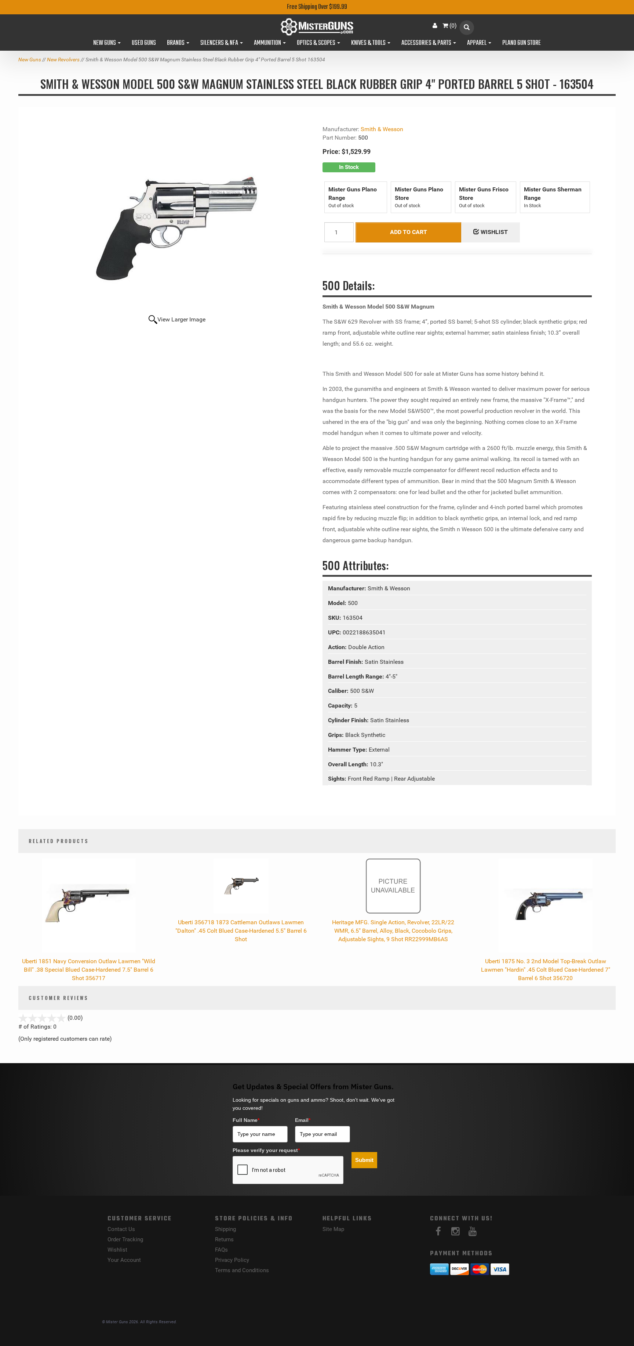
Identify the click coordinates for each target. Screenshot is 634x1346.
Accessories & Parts (426, 43)
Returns (224, 1239)
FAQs (221, 1249)
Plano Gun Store (521, 43)
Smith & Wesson (382, 129)
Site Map (333, 1229)
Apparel (477, 43)
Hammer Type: (348, 749)
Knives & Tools (369, 43)
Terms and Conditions (242, 1270)
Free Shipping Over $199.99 (317, 7)
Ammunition (268, 43)
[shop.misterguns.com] (317, 27)
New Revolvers (63, 59)
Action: (338, 647)
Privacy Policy (232, 1260)
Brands (176, 43)
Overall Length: (349, 764)
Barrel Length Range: (357, 676)
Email (302, 1120)
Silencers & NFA (219, 43)
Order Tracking (125, 1239)
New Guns (105, 43)
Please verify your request (266, 1150)
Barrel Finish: (346, 661)
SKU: (335, 617)
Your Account (124, 1260)
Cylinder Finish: (349, 720)
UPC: (335, 632)
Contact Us (121, 1229)
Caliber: (339, 690)
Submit (364, 1160)
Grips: (336, 734)
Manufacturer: (348, 588)
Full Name (246, 1120)
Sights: (338, 778)
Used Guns (144, 43)
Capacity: (341, 705)
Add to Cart (408, 231)
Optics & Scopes (316, 43)
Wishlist (117, 1249)
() (453, 25)
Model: (338, 603)
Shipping (225, 1229)
